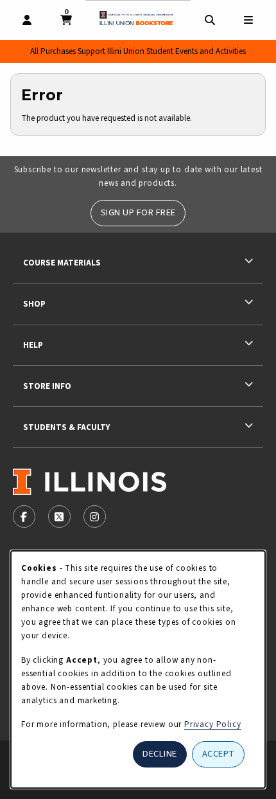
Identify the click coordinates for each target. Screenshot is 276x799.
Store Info (47, 386)
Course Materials (62, 262)
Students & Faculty (66, 427)
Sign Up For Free (138, 212)
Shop (34, 304)
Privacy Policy (212, 724)
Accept (218, 753)
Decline (159, 753)
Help (33, 345)
